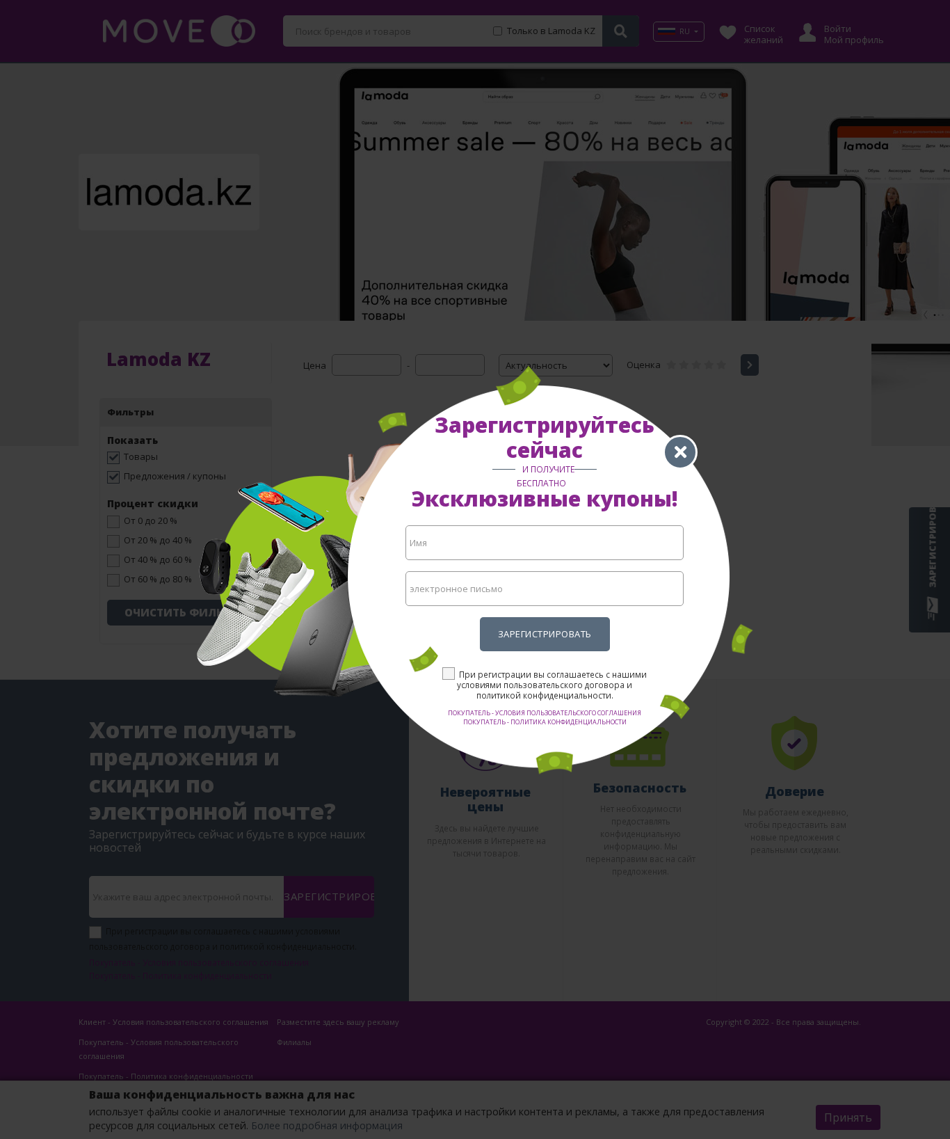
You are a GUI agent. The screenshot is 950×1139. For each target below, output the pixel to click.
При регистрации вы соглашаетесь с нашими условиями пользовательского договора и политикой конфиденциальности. (552, 685)
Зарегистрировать (545, 634)
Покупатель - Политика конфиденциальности (545, 721)
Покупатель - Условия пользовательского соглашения (544, 712)
